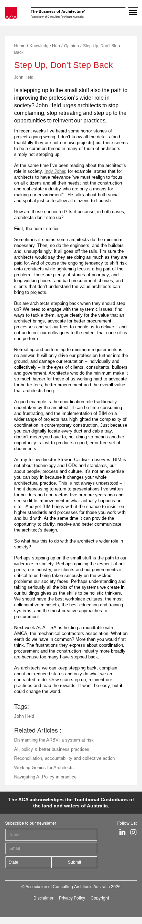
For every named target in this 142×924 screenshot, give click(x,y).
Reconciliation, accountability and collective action (64, 758)
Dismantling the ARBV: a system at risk (54, 740)
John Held (23, 77)
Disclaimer (43, 898)
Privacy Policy (72, 898)
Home (20, 45)
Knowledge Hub (45, 45)
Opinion (71, 45)
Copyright (100, 898)
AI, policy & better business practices (51, 749)
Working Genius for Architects (44, 767)
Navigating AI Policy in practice (45, 776)
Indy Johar (54, 171)
